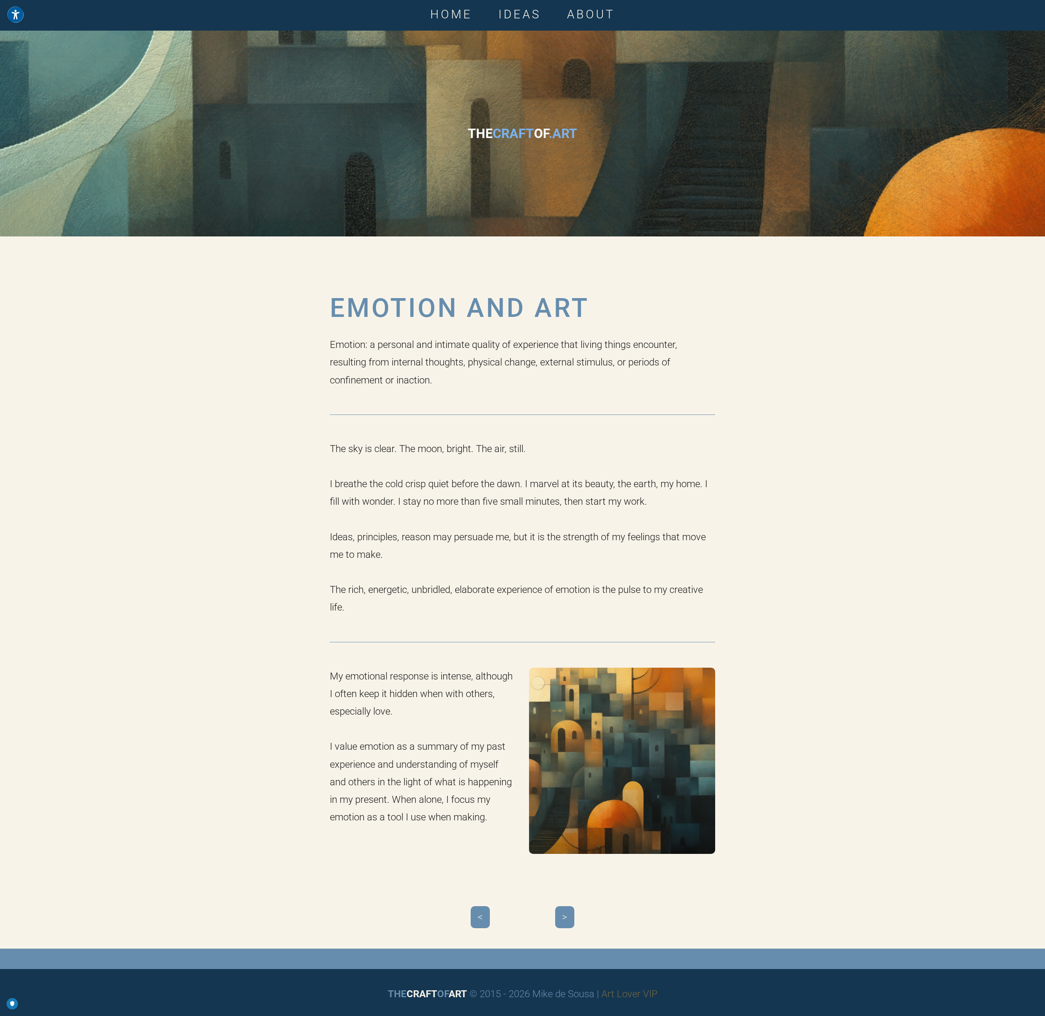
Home (451, 14)
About (591, 14)
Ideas (519, 14)
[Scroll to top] (1030, 1001)
